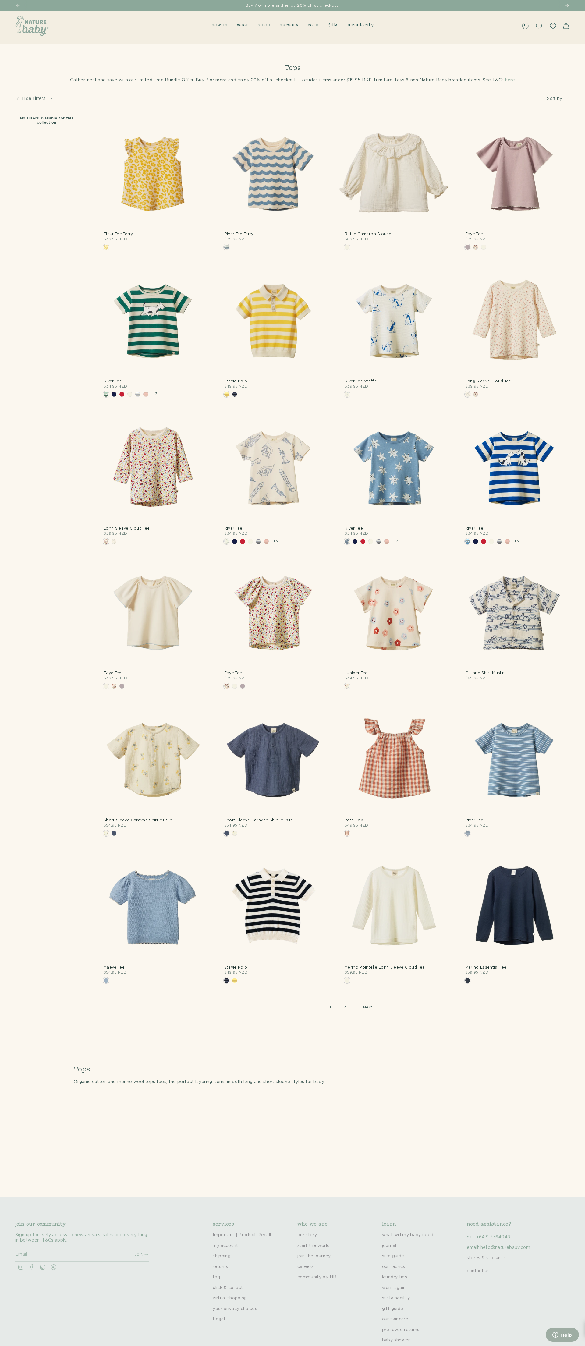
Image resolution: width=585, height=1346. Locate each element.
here (510, 80)
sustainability (396, 1298)
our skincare (395, 1319)
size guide (393, 1256)
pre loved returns (401, 1330)
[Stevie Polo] (273, 320)
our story (307, 1235)
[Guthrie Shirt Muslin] (514, 612)
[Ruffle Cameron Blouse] (394, 173)
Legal (219, 1319)
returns (220, 1267)
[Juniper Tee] (394, 612)
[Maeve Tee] (153, 906)
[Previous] (18, 5)
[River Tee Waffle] (394, 320)
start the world (313, 1246)
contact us (478, 1271)
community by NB (316, 1277)
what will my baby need (408, 1235)
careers (305, 1267)
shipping (222, 1256)
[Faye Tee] (514, 173)
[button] (219, 26)
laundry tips (394, 1277)
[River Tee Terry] (273, 173)
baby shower (396, 1340)
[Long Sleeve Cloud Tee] (514, 320)
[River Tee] (153, 320)
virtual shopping (230, 1298)
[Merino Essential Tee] (514, 906)
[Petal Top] (394, 759)
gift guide (392, 1309)
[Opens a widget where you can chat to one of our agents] (562, 1335)
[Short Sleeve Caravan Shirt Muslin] (153, 759)
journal (389, 1246)
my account (225, 1246)
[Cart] (566, 26)
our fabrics (393, 1267)
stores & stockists (486, 1258)
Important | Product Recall (242, 1235)
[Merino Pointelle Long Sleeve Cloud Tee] (394, 906)
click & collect (228, 1288)
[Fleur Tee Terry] (153, 173)
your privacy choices (235, 1309)
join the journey (314, 1256)
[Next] (567, 5)
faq (216, 1277)
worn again (394, 1288)
